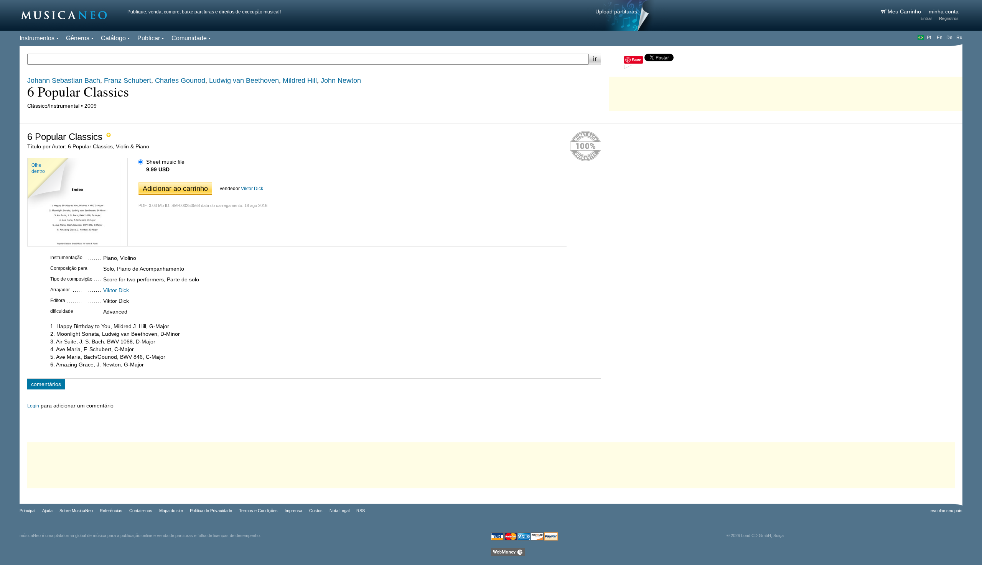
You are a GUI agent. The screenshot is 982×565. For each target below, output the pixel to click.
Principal (27, 510)
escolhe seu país (946, 510)
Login (33, 406)
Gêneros (77, 38)
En (939, 37)
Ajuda (47, 510)
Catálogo (113, 38)
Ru (959, 37)
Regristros (949, 18)
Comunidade (189, 38)
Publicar (148, 38)
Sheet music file (165, 162)
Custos (316, 510)
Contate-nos (140, 510)
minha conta (944, 11)
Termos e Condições (258, 510)
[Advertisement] (785, 91)
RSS (360, 510)
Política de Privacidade (211, 510)
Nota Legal (339, 510)
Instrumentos (37, 38)
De (949, 37)
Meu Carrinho (905, 11)
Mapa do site (171, 510)
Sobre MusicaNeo (76, 510)
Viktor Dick (252, 188)
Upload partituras (616, 11)
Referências (111, 510)
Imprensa (293, 510)
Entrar (926, 18)
